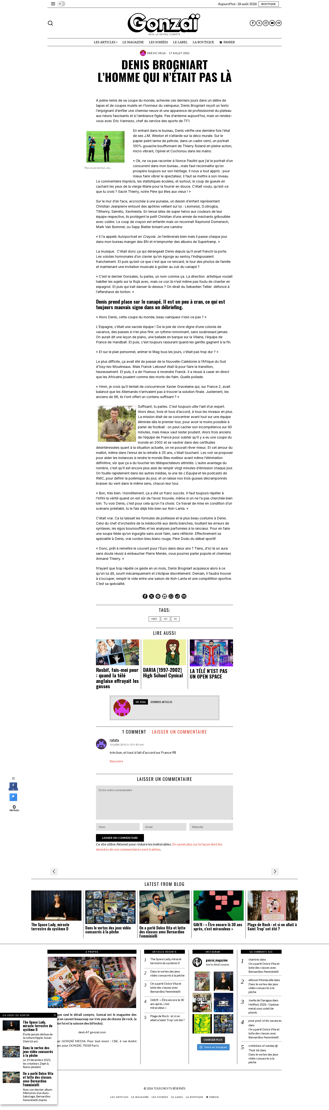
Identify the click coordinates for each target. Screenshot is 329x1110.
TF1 (165, 618)
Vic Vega (159, 53)
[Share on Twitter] (13, 800)
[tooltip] (253, 23)
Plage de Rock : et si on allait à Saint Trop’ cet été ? (272, 927)
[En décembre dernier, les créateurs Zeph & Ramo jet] (223, 1023)
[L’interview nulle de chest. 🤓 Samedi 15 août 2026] (202, 1002)
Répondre (116, 761)
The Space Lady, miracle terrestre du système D (50, 927)
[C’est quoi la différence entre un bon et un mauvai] (223, 1002)
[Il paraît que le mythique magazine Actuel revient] (202, 981)
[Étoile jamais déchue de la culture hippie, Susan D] (223, 981)
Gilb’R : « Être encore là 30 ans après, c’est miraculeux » (217, 927)
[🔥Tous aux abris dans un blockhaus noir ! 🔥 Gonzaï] (202, 1023)
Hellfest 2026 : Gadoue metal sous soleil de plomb (263, 1008)
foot (154, 618)
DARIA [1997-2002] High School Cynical (163, 672)
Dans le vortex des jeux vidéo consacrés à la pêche (108, 930)
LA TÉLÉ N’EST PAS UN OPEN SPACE (208, 673)
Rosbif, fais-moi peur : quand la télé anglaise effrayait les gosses (117, 678)
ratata (114, 740)
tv (175, 618)
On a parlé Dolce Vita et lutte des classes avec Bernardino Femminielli (162, 932)
